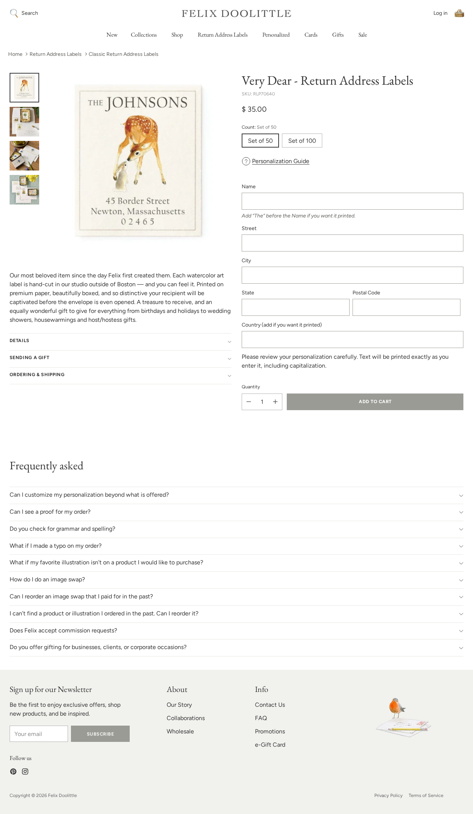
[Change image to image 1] (24, 87)
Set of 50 (260, 140)
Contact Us (270, 704)
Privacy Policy (388, 795)
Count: (259, 127)
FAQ (261, 718)
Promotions (270, 731)
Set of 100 (302, 140)
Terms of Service (426, 795)
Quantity (251, 386)
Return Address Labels (56, 54)
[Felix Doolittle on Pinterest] (13, 772)
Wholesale (180, 731)
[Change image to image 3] (24, 155)
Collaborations (186, 718)
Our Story (179, 704)
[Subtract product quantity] (248, 402)
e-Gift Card (270, 744)
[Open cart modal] (459, 13)
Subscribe (100, 734)
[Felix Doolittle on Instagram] (25, 772)
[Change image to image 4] (24, 190)
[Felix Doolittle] (236, 13)
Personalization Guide (280, 161)
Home (15, 54)
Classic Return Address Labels (124, 54)
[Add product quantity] (275, 402)
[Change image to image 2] (24, 121)
